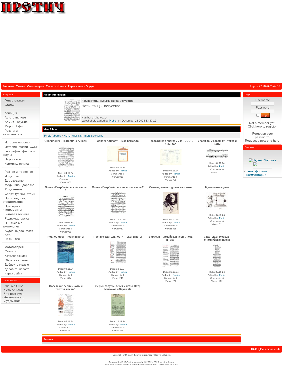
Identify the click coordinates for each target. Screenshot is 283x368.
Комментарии (256, 174)
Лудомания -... (14, 300)
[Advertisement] (141, 48)
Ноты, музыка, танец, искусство (83, 135)
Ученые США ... (15, 286)
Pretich (113, 120)
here (276, 140)
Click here (255, 126)
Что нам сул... (14, 293)
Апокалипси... (14, 297)
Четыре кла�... (15, 290)
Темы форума (256, 171)
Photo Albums (52, 135)
